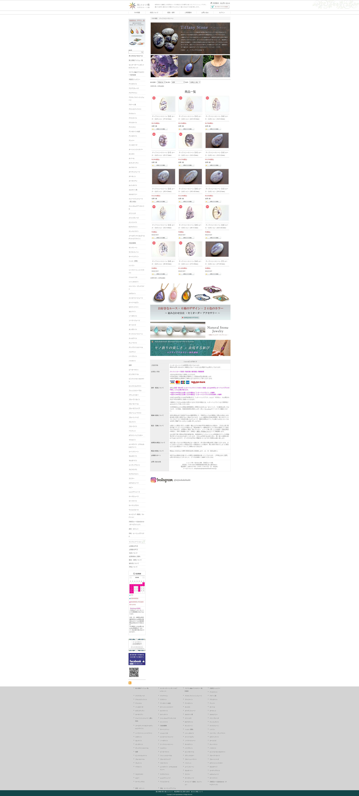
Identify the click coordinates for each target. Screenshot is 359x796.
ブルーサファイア (134, 408)
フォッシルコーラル (135, 390)
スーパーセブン (134, 302)
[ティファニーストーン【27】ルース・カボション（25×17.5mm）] (164, 140)
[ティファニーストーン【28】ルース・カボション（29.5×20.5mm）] (217, 212)
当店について (154, 12)
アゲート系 (132, 104)
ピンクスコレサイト (135, 386)
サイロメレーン (134, 252)
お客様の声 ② (133, 546)
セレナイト (132, 311)
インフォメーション (135, 542)
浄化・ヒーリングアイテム (168, 788)
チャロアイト (133, 338)
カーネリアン (133, 181)
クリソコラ (132, 213)
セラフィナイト (134, 307)
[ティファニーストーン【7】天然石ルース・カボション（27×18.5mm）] (217, 249)
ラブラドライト (134, 474)
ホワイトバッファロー (136, 435)
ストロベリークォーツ (136, 298)
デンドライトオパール (136, 347)
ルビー (131, 487)
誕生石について (134, 563)
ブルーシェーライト (135, 413)
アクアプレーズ (134, 88)
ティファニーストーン (136, 56)
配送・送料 (171, 12)
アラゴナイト (133, 122)
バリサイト (132, 361)
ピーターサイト (134, 369)
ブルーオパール (134, 404)
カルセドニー (133, 194)
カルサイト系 (133, 190)
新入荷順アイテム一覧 (136, 60)
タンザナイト (133, 329)
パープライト (133, 356)
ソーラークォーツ (134, 320)
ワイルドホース (134, 510)
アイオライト (133, 84)
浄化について (133, 567)
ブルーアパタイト (134, 399)
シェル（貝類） (134, 261)
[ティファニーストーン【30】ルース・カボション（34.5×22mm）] (217, 104)
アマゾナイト (133, 118)
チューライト (133, 343)
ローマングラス (134, 505)
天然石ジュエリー (134, 79)
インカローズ (133, 145)
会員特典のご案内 (134, 556)
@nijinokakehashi (182, 480)
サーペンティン (134, 256)
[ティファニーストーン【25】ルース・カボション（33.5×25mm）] (190, 140)
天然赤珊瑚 (132, 243)
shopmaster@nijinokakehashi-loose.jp (205, 468)
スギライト (132, 293)
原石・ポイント (134, 529)
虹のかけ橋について (197, 791)
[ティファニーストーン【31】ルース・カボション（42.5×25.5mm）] (190, 104)
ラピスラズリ (133, 469)
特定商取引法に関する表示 (182, 791)
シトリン (131, 265)
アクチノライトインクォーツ (193, 696)
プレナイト (132, 422)
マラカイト (132, 440)
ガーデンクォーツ (134, 172)
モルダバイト (133, 460)
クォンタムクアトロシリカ (168, 718)
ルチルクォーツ (134, 483)
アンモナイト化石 (134, 131)
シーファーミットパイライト (143, 733)
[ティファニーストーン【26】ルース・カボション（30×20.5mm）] (164, 249)
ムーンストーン (134, 451)
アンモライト (133, 136)
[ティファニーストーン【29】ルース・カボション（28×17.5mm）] (190, 212)
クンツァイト (133, 222)
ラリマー (131, 478)
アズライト (132, 113)
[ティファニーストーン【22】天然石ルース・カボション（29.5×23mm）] (164, 176)
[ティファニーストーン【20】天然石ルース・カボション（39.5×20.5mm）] (190, 176)
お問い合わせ (226, 3)
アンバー (131, 140)
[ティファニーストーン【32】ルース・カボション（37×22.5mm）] (164, 104)
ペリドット (132, 431)
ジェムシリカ (133, 277)
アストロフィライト (135, 109)
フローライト (133, 426)
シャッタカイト (134, 281)
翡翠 (130, 365)
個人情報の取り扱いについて (164, 791)
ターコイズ (132, 325)
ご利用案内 (215, 3)
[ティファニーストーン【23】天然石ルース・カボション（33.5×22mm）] (217, 140)
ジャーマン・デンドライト (217, 733)
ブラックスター (134, 395)
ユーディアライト (134, 465)
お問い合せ (204, 12)
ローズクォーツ (134, 496)
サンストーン (133, 247)
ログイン (222, 12)
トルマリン (132, 352)
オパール (131, 158)
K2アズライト (133, 227)
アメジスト (132, 127)
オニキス (131, 154)
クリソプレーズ (134, 218)
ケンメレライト (134, 231)
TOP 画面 (137, 12)
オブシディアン (134, 163)
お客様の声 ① (133, 549)
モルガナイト (133, 456)
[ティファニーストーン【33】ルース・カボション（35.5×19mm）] (164, 212)
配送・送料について (135, 560)
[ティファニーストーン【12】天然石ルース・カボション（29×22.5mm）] (217, 176)
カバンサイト (133, 185)
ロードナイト (133, 501)
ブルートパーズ (134, 417)
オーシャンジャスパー (136, 149)
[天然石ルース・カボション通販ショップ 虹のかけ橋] (141, 5)
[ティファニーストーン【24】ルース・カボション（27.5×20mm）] (190, 249)
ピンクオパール (134, 374)
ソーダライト (133, 316)
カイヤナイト (133, 167)
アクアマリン (133, 93)
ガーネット (132, 176)
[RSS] (130, 683)
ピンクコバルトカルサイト (217, 752)
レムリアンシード (134, 492)
